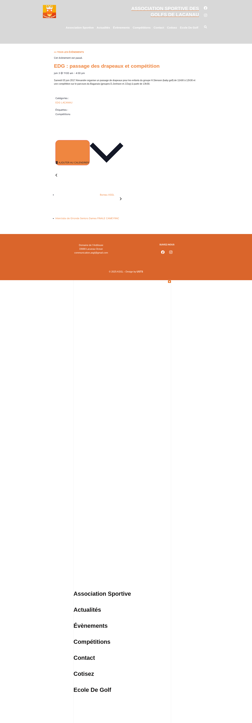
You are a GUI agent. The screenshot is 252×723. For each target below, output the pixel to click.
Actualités (103, 27)
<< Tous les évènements (69, 52)
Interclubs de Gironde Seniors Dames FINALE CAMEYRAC (87, 218)
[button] (205, 27)
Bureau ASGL (106, 194)
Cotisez (172, 27)
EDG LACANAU (63, 102)
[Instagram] (205, 15)
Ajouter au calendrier (74, 162)
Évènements (121, 27)
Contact (159, 27)
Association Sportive (80, 27)
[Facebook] (205, 8)
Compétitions (142, 27)
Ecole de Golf (189, 27)
